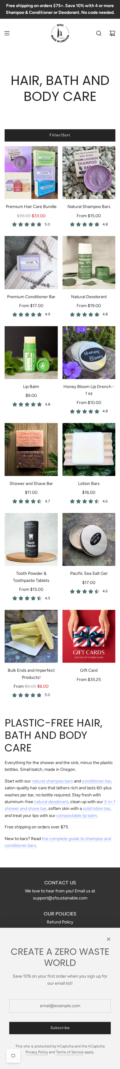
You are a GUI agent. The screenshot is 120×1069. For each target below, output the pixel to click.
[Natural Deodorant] (89, 262)
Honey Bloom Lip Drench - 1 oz (88, 390)
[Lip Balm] (31, 352)
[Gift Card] (89, 636)
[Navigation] (7, 33)
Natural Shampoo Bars (88, 206)
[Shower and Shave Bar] (31, 449)
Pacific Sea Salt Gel (88, 573)
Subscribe (60, 1028)
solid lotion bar (96, 808)
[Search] (99, 33)
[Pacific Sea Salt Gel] (89, 539)
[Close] (108, 939)
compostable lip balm (76, 815)
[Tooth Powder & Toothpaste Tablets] (31, 539)
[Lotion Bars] (89, 449)
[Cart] (112, 33)
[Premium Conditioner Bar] (31, 262)
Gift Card (89, 670)
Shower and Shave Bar (31, 483)
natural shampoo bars (52, 781)
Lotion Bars (89, 483)
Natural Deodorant (89, 296)
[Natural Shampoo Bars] (89, 172)
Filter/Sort (60, 135)
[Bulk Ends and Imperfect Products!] (31, 636)
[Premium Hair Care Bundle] (31, 172)
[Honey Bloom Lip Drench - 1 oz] (89, 352)
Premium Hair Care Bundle (31, 206)
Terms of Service (70, 1052)
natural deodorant (51, 801)
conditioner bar (96, 781)
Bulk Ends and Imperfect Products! (31, 674)
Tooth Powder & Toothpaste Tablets (31, 577)
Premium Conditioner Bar (31, 296)
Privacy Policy (37, 1052)
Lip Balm (31, 386)
